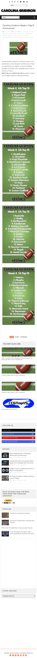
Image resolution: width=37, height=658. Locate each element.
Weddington (26, 37)
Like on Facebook (8, 434)
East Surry (6, 33)
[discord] (24, 1)
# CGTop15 (23, 337)
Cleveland (31, 31)
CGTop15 (25, 31)
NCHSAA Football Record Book (20, 513)
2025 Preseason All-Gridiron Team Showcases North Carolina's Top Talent (22, 532)
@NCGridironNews (19, 73)
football (11, 33)
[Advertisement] (18, 619)
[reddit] (27, 1)
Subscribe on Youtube (10, 437)
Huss (22, 33)
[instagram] (18, 1)
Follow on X (7, 430)
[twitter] (9, 1)
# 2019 (17, 337)
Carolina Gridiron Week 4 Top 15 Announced (13, 375)
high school (17, 33)
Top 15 (20, 37)
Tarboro (15, 37)
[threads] (15, 1)
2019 (21, 31)
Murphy (5, 35)
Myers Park (11, 35)
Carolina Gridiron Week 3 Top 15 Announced (13, 392)
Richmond (5, 37)
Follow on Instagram (10, 441)
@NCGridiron (6, 73)
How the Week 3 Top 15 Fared (9, 409)
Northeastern (19, 35)
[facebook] (12, 1)
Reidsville (26, 35)
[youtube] (20, 1)
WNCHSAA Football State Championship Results (17, 528)
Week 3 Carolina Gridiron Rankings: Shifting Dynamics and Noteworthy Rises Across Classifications (17, 358)
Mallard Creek (29, 33)
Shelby (11, 37)
